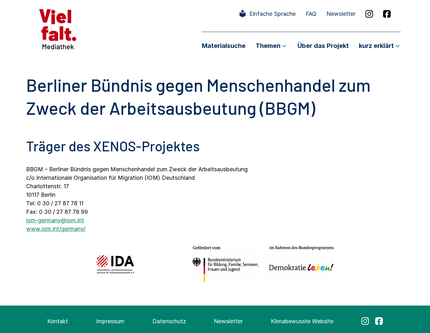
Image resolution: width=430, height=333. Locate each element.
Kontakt (57, 321)
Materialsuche (224, 46)
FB (387, 14)
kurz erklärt (376, 46)
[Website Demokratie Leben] (299, 264)
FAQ (311, 13)
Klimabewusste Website (302, 321)
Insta (369, 14)
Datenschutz (169, 321)
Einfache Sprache (272, 13)
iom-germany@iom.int (55, 220)
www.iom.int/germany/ (55, 228)
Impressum (110, 321)
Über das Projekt (323, 46)
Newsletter (340, 13)
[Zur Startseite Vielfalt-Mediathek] (58, 28)
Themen (268, 46)
